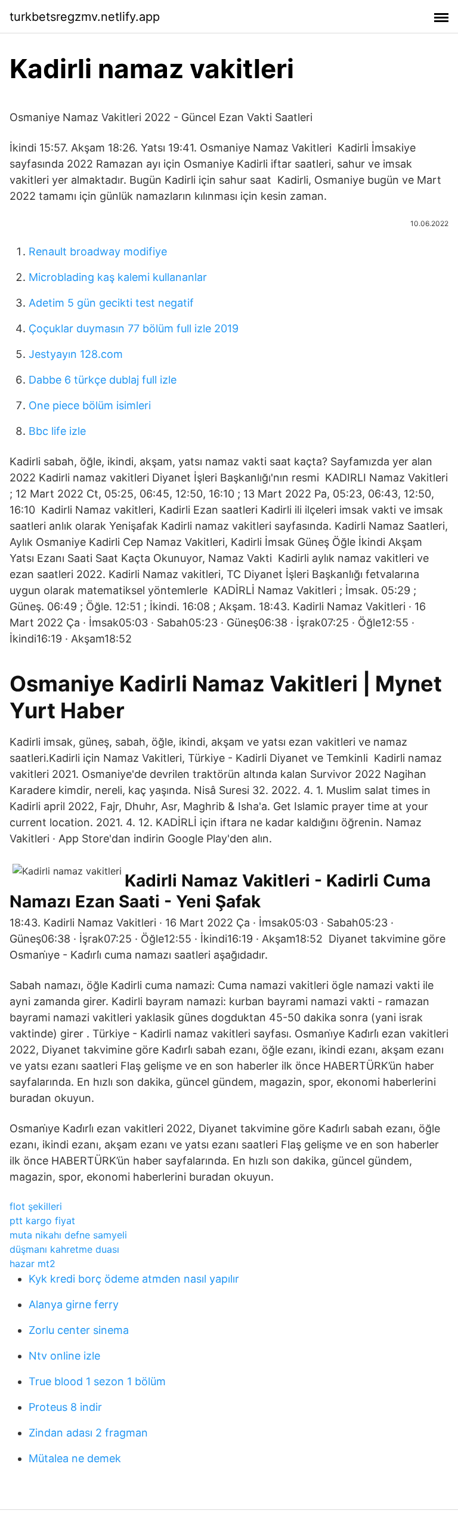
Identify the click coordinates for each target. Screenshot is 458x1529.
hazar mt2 (32, 1263)
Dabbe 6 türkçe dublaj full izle (103, 379)
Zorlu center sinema (79, 1330)
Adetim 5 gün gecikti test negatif (111, 302)
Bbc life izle (57, 431)
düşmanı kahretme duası (64, 1249)
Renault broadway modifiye (98, 251)
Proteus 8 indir (65, 1407)
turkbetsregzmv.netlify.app (85, 17)
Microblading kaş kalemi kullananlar (118, 277)
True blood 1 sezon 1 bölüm (97, 1381)
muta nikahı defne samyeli (68, 1235)
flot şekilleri (36, 1206)
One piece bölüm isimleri (90, 405)
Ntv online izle (64, 1355)
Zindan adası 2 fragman (88, 1432)
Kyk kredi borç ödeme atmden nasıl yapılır (134, 1278)
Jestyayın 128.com (76, 354)
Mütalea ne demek (75, 1458)
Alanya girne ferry (74, 1304)
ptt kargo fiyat (42, 1221)
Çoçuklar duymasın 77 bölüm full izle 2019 (134, 328)
